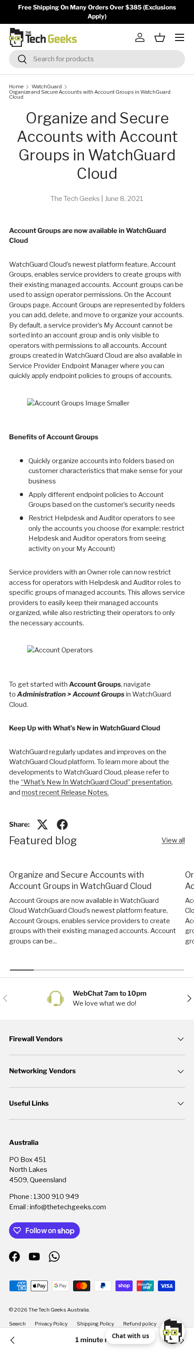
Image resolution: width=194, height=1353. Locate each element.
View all (173, 840)
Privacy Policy (51, 1324)
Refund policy (140, 1324)
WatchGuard (47, 86)
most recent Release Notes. (65, 792)
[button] (160, 37)
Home (16, 86)
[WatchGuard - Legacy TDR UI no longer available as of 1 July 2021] (12, 1340)
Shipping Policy (95, 1324)
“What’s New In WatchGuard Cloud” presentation (96, 782)
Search (17, 1324)
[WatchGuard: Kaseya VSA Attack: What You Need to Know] (181, 1340)
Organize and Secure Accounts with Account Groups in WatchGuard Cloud (90, 95)
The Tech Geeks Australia (58, 1310)
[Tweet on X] (42, 824)
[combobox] (97, 59)
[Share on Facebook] (62, 824)
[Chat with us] (172, 1331)
